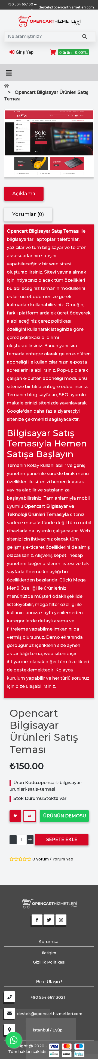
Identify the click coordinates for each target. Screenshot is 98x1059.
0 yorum (40, 859)
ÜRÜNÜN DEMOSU (64, 815)
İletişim (49, 952)
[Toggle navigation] (8, 72)
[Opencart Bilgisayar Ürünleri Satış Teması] (49, 143)
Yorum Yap (63, 859)
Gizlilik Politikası (49, 962)
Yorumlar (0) (28, 214)
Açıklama (23, 194)
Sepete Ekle (61, 839)
